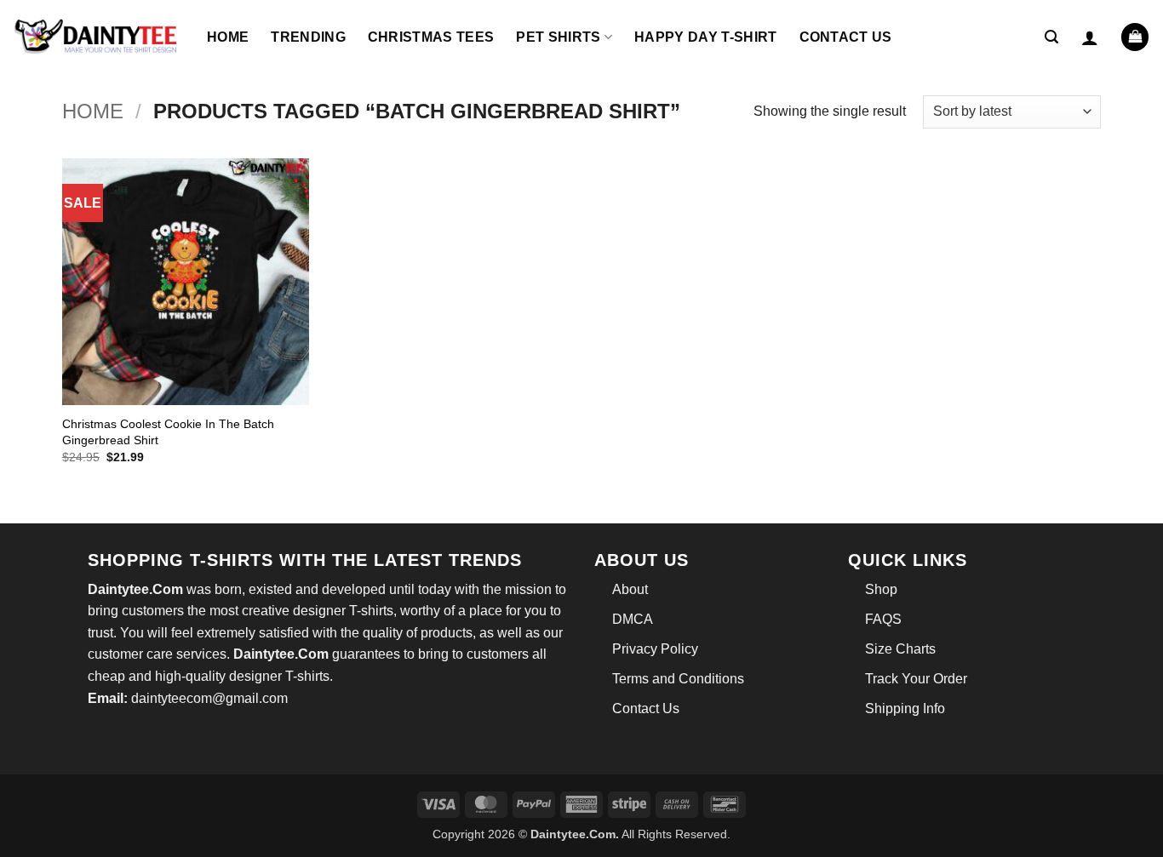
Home (228, 37)
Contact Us (845, 37)
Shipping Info (905, 708)
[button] (1051, 37)
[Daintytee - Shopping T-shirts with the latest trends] (97, 37)
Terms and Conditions (678, 678)
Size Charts (900, 649)
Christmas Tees (431, 37)
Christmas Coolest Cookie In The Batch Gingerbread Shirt (168, 432)
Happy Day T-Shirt (705, 37)
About (630, 589)
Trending (308, 37)
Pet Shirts (558, 37)
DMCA (632, 619)
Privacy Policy (655, 649)
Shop (881, 589)
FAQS (883, 619)
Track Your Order (916, 678)
